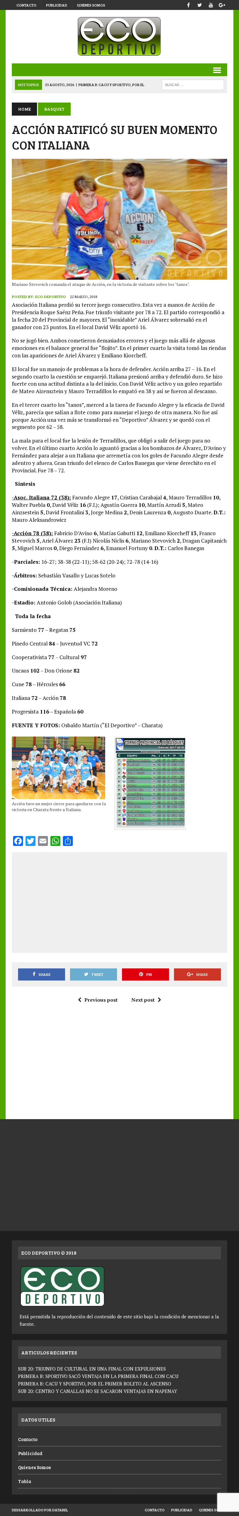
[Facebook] (189, 4)
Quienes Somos (91, 4)
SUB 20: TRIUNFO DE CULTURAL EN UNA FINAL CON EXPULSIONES (92, 1369)
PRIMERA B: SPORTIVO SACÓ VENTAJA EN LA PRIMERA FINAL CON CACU (98, 1376)
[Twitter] (200, 4)
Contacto (26, 4)
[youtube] (211, 4)
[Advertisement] (128, 901)
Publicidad (56, 4)
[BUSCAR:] (193, 84)
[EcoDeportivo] (119, 36)
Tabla (24, 1481)
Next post (143, 999)
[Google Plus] (222, 4)
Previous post (101, 999)
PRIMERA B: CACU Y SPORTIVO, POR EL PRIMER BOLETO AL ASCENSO (94, 1383)
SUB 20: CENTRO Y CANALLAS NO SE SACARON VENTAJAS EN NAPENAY (97, 1391)
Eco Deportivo (50, 296)
